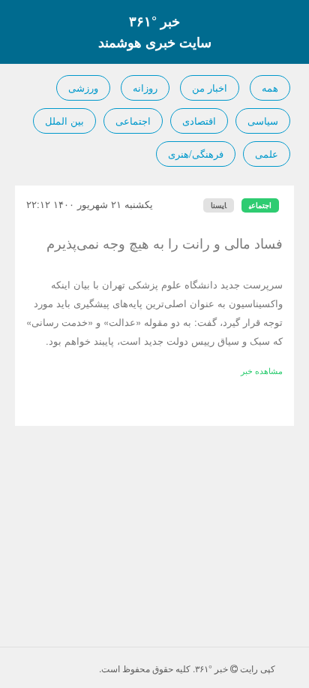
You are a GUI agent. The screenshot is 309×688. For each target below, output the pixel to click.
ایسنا (218, 205)
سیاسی (263, 120)
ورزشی (83, 87)
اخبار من (209, 87)
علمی (266, 153)
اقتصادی (199, 120)
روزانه (145, 87)
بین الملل (64, 120)
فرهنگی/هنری (196, 153)
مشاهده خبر (262, 370)
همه (270, 87)
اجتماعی (133, 120)
